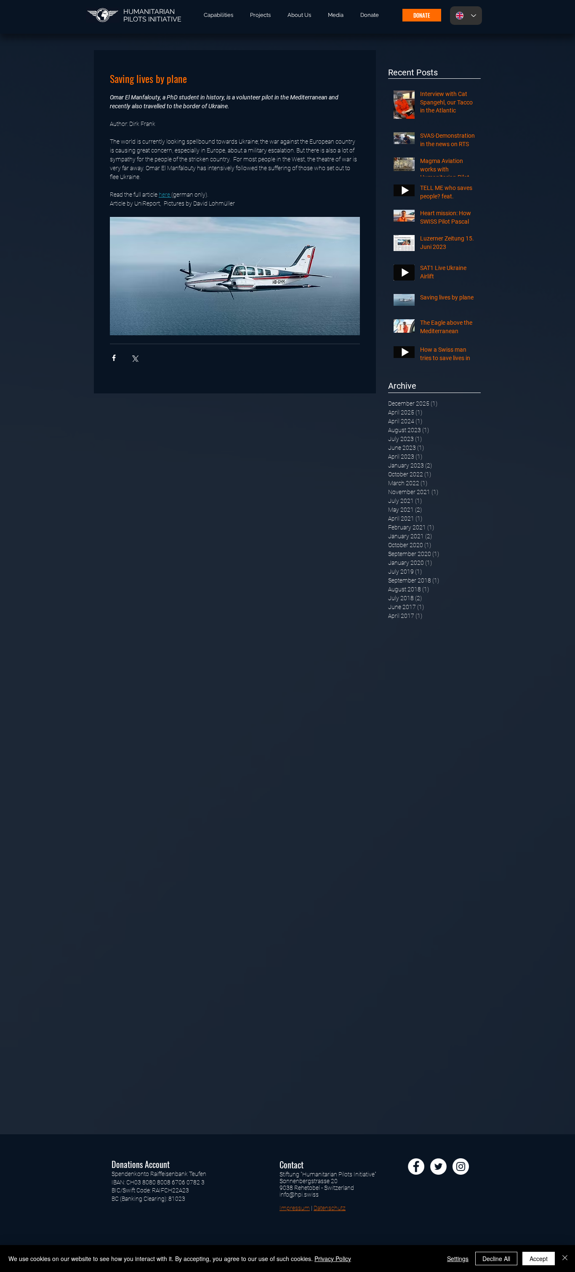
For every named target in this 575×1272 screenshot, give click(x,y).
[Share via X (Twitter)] (134, 358)
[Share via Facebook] (114, 358)
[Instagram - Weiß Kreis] (461, 1166)
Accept (539, 1258)
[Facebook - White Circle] (416, 1166)
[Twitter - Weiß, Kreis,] (438, 1166)
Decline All (496, 1258)
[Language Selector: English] (466, 15)
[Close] (565, 1258)
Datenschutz (330, 1208)
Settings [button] (458, 1258)
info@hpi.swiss (299, 1194)
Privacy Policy (332, 1258)
